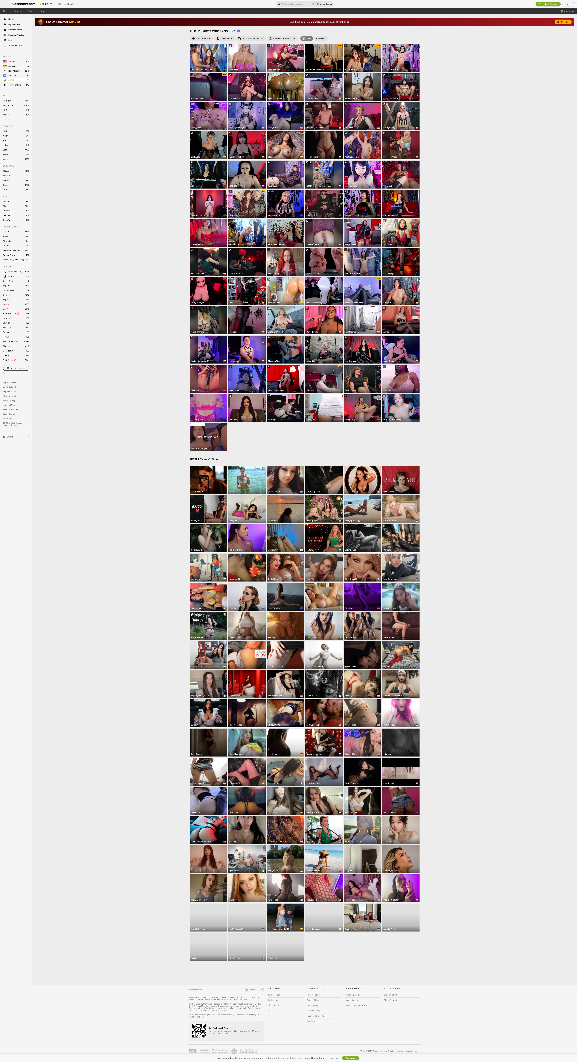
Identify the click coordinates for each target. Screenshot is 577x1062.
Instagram (275, 1000)
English (252, 990)
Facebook (275, 995)
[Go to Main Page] (23, 4)
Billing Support (9, 387)
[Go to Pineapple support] (234, 1051)
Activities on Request (282, 38)
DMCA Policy (312, 1005)
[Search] (313, 4)
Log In (568, 4)
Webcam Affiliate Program (356, 1005)
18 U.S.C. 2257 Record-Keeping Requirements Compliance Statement (390, 1051)
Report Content (9, 391)
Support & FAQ (9, 382)
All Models (7, 418)
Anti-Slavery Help (314, 1021)
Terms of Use (9, 405)
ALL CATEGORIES (18, 368)
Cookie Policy (318, 1058)
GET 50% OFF (563, 22)
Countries (225, 38)
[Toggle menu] (5, 4)
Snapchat (275, 1005)
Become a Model (10, 409)
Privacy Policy (9, 400)
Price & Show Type (251, 38)
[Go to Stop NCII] (249, 1051)
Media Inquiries (9, 396)
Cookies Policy (313, 1011)
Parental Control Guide (317, 1016)
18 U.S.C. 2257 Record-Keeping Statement (13, 424)
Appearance (202, 38)
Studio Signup (9, 414)
